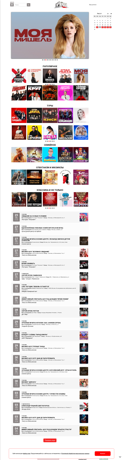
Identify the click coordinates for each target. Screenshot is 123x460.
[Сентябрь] (108, 13)
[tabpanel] (50, 35)
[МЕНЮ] (12, 4)
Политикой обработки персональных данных (75, 453)
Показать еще (50, 440)
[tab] (42, 59)
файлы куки (26, 453)
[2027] (111, 13)
